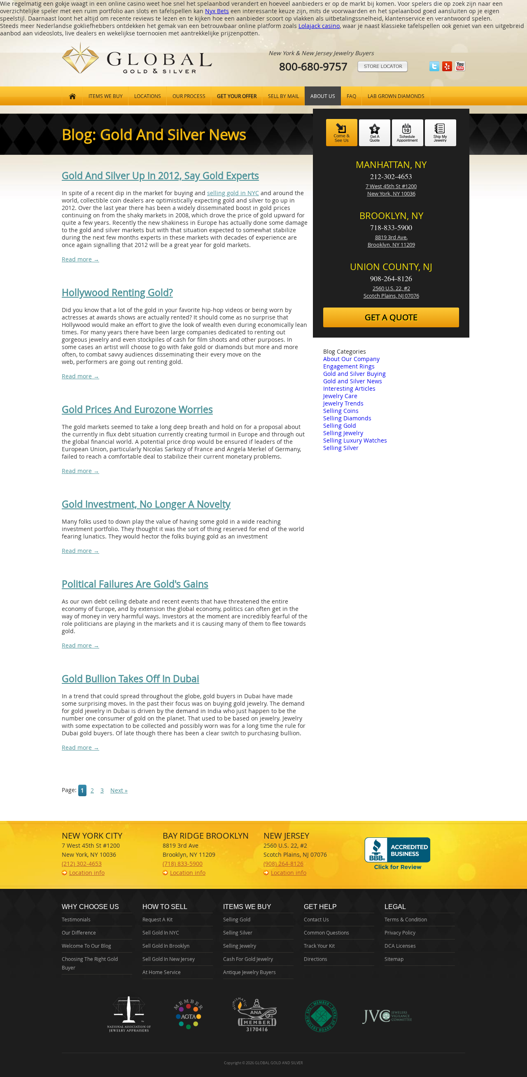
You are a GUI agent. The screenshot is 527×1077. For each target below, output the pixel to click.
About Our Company (351, 359)
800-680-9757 (313, 66)
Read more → (80, 259)
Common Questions (326, 932)
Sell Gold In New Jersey (168, 959)
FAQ (351, 96)
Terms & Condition (406, 919)
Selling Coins (341, 411)
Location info (87, 873)
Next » (119, 790)
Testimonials (76, 919)
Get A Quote (391, 317)
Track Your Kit (319, 945)
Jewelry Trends (343, 403)
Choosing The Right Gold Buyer (90, 963)
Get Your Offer (237, 96)
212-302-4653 (391, 176)
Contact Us (316, 919)
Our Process (189, 96)
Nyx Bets (217, 11)
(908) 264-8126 (283, 863)
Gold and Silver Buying (354, 374)
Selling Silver (341, 448)
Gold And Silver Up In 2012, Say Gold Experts (160, 175)
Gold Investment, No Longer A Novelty (146, 504)
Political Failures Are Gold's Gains (135, 584)
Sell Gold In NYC (160, 932)
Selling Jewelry (343, 433)
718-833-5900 (391, 227)
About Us (322, 96)
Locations (147, 96)
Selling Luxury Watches (355, 440)
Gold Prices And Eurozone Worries (137, 409)
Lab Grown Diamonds (396, 96)
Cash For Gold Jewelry (248, 959)
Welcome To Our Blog (86, 945)
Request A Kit (157, 919)
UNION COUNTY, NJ (391, 267)
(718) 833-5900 (183, 863)
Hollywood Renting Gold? (117, 292)
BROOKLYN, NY (391, 215)
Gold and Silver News (352, 381)
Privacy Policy (400, 932)
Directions (315, 959)
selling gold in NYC (233, 193)
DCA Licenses (400, 945)
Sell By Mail (283, 96)
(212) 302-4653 (82, 863)
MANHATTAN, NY (391, 164)
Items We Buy (106, 96)
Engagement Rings (349, 366)
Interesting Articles (349, 388)
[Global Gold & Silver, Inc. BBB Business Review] (397, 869)
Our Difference (79, 932)
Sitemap (394, 959)
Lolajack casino (319, 26)
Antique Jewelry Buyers (249, 972)
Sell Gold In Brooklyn (165, 945)
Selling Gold (339, 425)
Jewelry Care (340, 396)
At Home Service (161, 972)
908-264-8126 (391, 278)
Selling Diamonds (347, 418)
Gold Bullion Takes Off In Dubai (130, 678)
